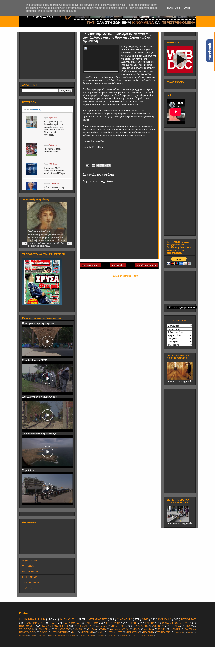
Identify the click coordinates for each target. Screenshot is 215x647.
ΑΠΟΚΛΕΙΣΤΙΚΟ (87, 635)
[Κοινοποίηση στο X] (101, 165)
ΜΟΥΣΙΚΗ (79, 629)
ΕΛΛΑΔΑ (124, 635)
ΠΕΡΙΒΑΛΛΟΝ (139, 626)
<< (25, 243)
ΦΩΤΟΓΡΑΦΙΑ (113, 623)
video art (101, 626)
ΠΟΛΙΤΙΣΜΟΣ (119, 626)
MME (136, 629)
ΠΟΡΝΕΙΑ (162, 629)
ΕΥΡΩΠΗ (133, 623)
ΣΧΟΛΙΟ (44, 632)
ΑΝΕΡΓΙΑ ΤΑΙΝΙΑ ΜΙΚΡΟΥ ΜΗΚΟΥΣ (63, 635)
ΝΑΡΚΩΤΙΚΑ (133, 632)
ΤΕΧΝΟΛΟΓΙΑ (163, 632)
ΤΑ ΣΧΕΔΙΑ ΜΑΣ (30, 582)
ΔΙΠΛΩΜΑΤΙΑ (72, 623)
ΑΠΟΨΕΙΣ (176, 629)
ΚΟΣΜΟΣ (68, 619)
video (55, 623)
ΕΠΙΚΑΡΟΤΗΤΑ (62, 629)
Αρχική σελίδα (118, 265)
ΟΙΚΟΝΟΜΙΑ (125, 619)
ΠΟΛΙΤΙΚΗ (148, 632)
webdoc (42, 635)
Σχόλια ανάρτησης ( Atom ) (126, 276)
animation (148, 629)
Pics (33, 635)
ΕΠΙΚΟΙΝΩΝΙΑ (29, 577)
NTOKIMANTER (115, 632)
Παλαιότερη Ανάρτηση (146, 265)
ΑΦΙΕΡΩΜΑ (93, 623)
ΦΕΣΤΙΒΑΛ (23, 635)
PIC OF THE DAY (31, 571)
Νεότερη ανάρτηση (90, 265)
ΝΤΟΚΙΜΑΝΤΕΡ (83, 626)
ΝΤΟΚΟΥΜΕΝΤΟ (60, 632)
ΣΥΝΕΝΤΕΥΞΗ (26, 629)
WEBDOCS (28, 566)
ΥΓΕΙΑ (189, 632)
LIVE (188, 626)
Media (100, 632)
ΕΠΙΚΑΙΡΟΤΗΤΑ (32, 619)
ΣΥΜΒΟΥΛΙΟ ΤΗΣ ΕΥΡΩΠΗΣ (142, 635)
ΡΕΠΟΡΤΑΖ (188, 619)
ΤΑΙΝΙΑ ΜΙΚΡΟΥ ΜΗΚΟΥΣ (55, 626)
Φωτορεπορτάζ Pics (120, 629)
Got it (187, 8)
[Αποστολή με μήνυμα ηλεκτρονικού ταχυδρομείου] (93, 165)
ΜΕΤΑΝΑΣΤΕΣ (98, 619)
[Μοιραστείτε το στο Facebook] (105, 165)
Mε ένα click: (180, 320)
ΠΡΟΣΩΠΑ (179, 632)
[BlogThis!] (97, 165)
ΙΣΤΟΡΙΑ (175, 626)
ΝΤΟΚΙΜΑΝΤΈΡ (27, 626)
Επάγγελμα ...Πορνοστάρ (42, 228)
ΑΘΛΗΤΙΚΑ (44, 629)
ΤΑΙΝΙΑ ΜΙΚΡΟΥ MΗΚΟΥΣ (176, 623)
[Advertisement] (47, 55)
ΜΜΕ (145, 619)
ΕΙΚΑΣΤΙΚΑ (112, 635)
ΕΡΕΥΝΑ (150, 623)
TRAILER (27, 588)
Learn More (173, 8)
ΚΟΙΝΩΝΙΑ (165, 619)
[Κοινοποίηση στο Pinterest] (109, 165)
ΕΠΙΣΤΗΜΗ (87, 632)
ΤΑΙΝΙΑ (103, 629)
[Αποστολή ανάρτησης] (87, 165)
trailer (75, 632)
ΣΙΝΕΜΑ (92, 629)
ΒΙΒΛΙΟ (101, 635)
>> (69, 243)
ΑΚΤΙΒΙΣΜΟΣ (35, 622)
